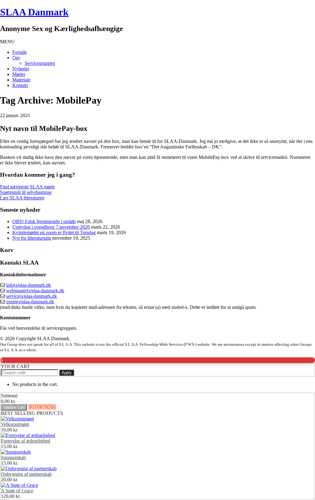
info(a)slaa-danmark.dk (28, 285)
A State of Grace (17, 490)
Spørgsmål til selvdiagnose (26, 192)
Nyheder (20, 68)
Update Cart (14, 407)
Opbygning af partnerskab (26, 474)
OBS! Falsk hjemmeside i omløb (44, 221)
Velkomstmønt (15, 424)
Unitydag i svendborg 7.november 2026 (51, 227)
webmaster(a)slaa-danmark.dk (35, 290)
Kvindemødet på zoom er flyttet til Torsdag (54, 232)
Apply (67, 372)
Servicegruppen (40, 63)
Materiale (21, 79)
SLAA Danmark (34, 12)
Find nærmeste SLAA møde (27, 186)
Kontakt (20, 85)
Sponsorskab (13, 457)
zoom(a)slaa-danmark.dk (30, 301)
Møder (18, 74)
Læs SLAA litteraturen (22, 197)
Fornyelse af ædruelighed (25, 440)
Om (16, 57)
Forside (19, 52)
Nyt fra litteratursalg (31, 238)
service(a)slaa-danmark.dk (31, 296)
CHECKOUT (42, 407)
